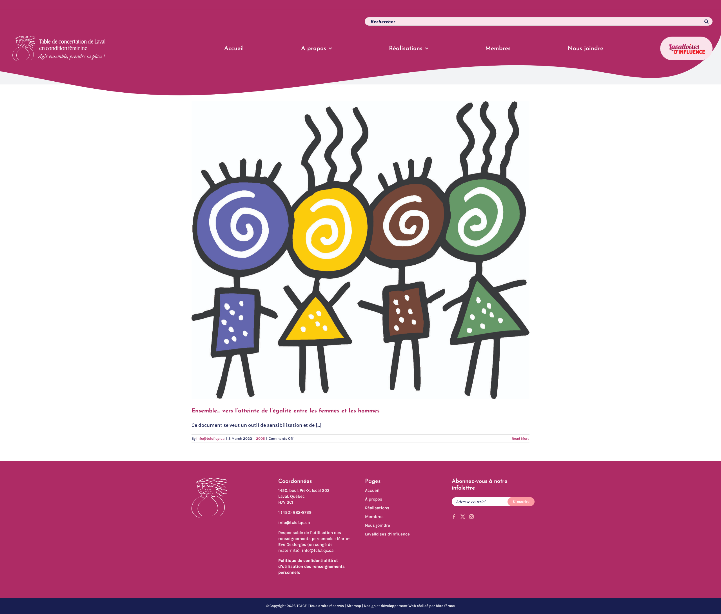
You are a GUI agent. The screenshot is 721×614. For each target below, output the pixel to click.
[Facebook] (454, 516)
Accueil (372, 490)
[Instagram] (471, 516)
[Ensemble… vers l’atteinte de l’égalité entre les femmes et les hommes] (360, 250)
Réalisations (377, 507)
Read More (520, 438)
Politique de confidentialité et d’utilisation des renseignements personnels (311, 566)
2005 (260, 438)
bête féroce (445, 606)
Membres (374, 516)
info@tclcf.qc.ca (210, 438)
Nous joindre (377, 525)
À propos (373, 499)
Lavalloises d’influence (387, 534)
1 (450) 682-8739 (294, 512)
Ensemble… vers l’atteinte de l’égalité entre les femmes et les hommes (286, 411)
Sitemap (354, 606)
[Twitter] (462, 516)
